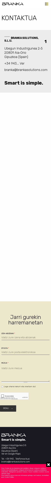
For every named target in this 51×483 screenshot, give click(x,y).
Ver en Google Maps (11, 453)
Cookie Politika (9, 477)
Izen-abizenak (8, 333)
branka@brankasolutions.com (25, 70)
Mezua (4, 363)
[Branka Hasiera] (12, 4)
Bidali (6, 408)
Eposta (5, 348)
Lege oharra (9, 386)
